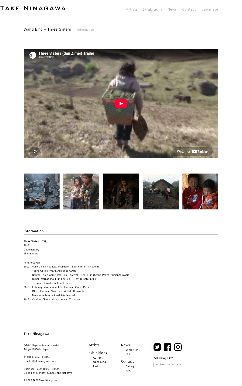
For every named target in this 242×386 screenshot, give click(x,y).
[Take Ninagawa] (33, 8)
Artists (131, 10)
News (172, 10)
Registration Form (167, 364)
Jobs (128, 370)
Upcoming (99, 361)
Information (85, 29)
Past (95, 366)
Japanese (210, 10)
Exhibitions (152, 10)
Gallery (130, 366)
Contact (189, 10)
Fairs (129, 353)
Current (98, 357)
